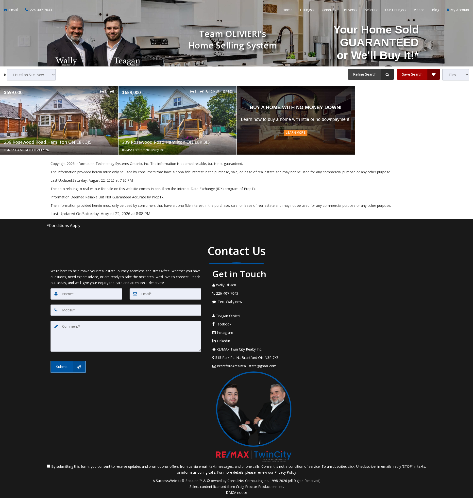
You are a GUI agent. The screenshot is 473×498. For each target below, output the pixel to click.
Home (287, 9)
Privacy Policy (285, 472)
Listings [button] (306, 9)
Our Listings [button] (394, 9)
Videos (419, 9)
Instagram (224, 332)
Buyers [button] (349, 9)
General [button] (328, 9)
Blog (435, 9)
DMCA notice (236, 492)
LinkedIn (223, 340)
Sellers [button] (370, 9)
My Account (459, 9)
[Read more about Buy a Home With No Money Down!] (296, 120)
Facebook (223, 324)
